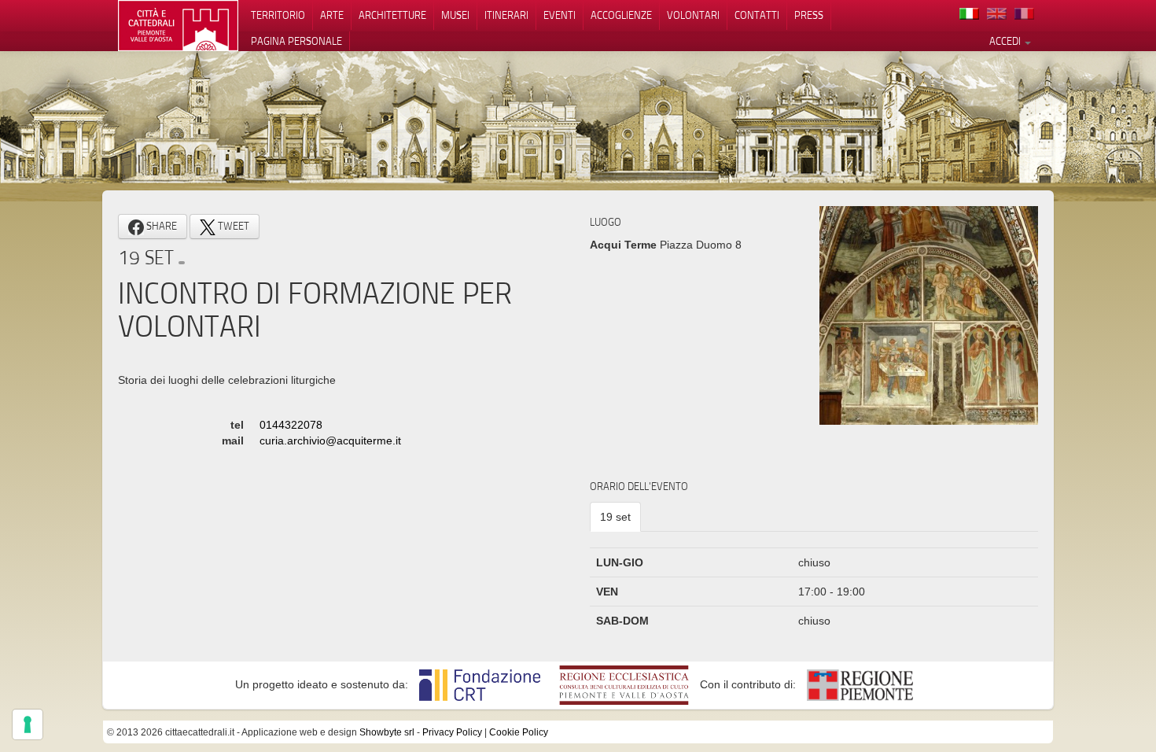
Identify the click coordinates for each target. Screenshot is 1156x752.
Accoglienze (621, 15)
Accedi (1006, 41)
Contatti (756, 15)
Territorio (278, 15)
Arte (332, 15)
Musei (455, 15)
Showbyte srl (386, 732)
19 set (615, 517)
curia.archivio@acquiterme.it (330, 440)
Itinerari (506, 15)
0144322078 (291, 424)
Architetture (392, 15)
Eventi (559, 15)
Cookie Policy (518, 732)
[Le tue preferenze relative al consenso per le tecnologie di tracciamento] (27, 724)
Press (808, 15)
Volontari (693, 15)
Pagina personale (296, 41)
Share (160, 226)
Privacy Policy (452, 732)
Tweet (232, 226)
